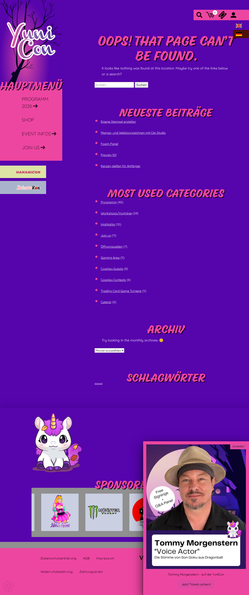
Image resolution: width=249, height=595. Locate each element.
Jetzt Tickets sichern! (196, 584)
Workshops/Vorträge (116, 213)
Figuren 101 (109, 155)
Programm (109, 202)
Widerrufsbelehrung (57, 572)
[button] (8, 586)
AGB (86, 558)
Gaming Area (110, 258)
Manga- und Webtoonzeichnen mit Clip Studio (133, 133)
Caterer (106, 302)
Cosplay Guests (112, 269)
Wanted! (98, 383)
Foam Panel (109, 144)
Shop (28, 120)
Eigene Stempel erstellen (118, 122)
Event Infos (36, 134)
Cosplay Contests (113, 280)
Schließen (238, 446)
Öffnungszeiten (112, 246)
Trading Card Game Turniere (121, 291)
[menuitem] (239, 26)
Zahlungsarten (91, 572)
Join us (106, 235)
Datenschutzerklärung (58, 558)
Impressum (105, 558)
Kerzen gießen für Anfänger (120, 166)
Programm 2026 (35, 102)
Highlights (108, 224)
